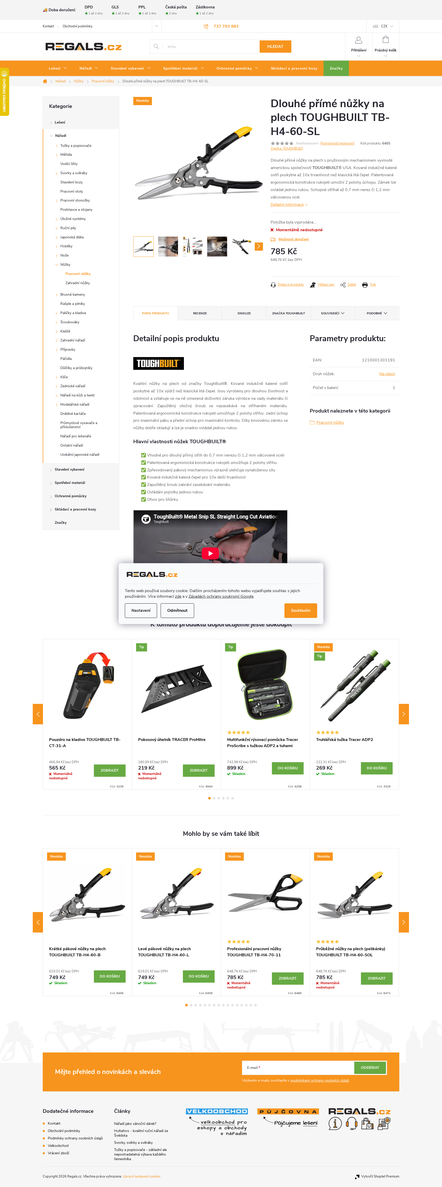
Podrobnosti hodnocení (337, 143)
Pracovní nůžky (78, 273)
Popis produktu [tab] (155, 313)
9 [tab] (223, 1005)
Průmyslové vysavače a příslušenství (78, 425)
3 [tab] (218, 798)
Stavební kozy (71, 182)
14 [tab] (246, 1005)
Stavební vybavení (69, 469)
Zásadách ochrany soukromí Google (221, 596)
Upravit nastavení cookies (141, 1176)
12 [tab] (237, 1005)
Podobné (374, 313)
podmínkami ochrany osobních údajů (320, 1080)
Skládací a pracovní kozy (75, 509)
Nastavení (140, 610)
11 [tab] (232, 1005)
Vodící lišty (69, 163)
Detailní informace (287, 204)
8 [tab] (218, 1005)
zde (178, 596)
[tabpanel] (87, 714)
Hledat (275, 46)
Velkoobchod (58, 1145)
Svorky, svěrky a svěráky (133, 1142)
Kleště (65, 331)
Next (404, 714)
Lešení (60, 122)
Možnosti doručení (294, 239)
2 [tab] (214, 798)
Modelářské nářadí (74, 404)
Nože (64, 255)
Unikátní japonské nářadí (79, 454)
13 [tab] (241, 1005)
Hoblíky (66, 246)
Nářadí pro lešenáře (75, 436)
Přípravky (67, 349)
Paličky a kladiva (73, 312)
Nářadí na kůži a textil (77, 395)
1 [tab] (209, 798)
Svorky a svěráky (73, 173)
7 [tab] (214, 1005)
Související (330, 313)
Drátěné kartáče (73, 413)
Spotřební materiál (70, 482)
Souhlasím (301, 610)
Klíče (64, 377)
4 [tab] (223, 798)
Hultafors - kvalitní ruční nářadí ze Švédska (141, 1133)
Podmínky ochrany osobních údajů (75, 1138)
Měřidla (66, 154)
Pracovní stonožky (75, 200)
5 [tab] (228, 798)
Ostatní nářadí (71, 445)
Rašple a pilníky (72, 303)
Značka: (287, 148)
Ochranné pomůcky (70, 496)
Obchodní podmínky (78, 26)
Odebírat (370, 1067)
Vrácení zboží (58, 1153)
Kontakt (48, 26)
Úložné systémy (73, 218)
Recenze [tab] (200, 313)
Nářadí (60, 135)
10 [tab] (228, 1005)
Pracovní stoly (71, 191)
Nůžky (65, 264)
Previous (38, 714)
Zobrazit (110, 770)
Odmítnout (177, 610)
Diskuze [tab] (244, 313)
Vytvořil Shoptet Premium (380, 1176)
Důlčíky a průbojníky (76, 367)
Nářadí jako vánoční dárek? (135, 1123)
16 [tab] (255, 1005)
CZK (384, 26)
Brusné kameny (72, 294)
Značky (61, 522)
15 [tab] (251, 1005)
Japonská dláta (72, 237)
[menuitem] (58, 68)
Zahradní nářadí (72, 340)
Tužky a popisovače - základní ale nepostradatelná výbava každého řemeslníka (140, 1154)
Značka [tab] (288, 313)
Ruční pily (68, 228)
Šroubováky (69, 322)
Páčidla (66, 358)
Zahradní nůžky (77, 283)
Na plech (387, 374)
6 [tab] (232, 798)
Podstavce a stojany (76, 209)
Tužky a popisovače (75, 145)
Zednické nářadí (72, 386)
